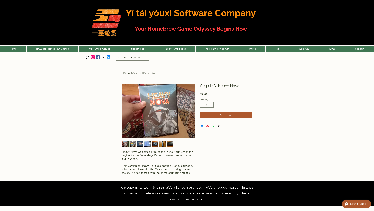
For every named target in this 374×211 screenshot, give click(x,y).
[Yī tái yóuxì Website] (87, 57)
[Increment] (211, 104)
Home (125, 73)
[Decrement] (202, 104)
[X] (103, 57)
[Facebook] (98, 57)
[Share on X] (218, 126)
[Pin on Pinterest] (207, 126)
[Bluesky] (108, 57)
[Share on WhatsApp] (213, 126)
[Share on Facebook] (202, 126)
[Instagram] (93, 57)
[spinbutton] (206, 104)
